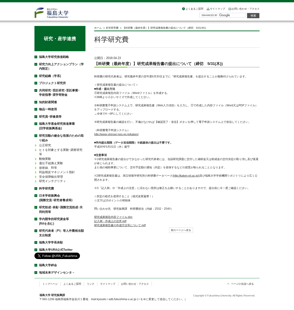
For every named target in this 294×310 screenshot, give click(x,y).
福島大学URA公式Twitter (56, 249)
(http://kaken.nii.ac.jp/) (186, 175)
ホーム (98, 27)
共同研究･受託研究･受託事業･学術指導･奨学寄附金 (59, 93)
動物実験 (45, 159)
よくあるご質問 (194, 8)
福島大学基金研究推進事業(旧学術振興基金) (57, 126)
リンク (90, 283)
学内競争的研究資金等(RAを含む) (54, 221)
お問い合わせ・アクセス (246, 8)
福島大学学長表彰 (51, 242)
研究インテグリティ (52, 181)
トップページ (50, 283)
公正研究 (45, 145)
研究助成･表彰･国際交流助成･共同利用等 (61, 210)
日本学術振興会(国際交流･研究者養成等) (55, 198)
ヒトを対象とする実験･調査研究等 (60, 152)
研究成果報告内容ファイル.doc (113, 217)
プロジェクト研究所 (52, 83)
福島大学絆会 (48, 265)
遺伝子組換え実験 (51, 163)
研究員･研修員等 (50, 116)
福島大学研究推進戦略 (54, 57)
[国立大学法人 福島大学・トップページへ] (51, 12)
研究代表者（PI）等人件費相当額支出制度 (61, 233)
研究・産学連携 (60, 38)
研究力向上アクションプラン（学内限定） (61, 66)
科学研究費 (112, 27)
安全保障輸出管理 (51, 176)
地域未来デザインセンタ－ (57, 272)
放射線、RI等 (48, 167)
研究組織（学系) (50, 76)
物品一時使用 (48, 109)
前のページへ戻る (181, 230)
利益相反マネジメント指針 (57, 172)
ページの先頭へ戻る (242, 283)
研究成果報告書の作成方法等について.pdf (120, 225)
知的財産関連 (48, 102)
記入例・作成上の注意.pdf (110, 221)
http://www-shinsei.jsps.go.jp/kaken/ (116, 134)
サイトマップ (217, 8)
